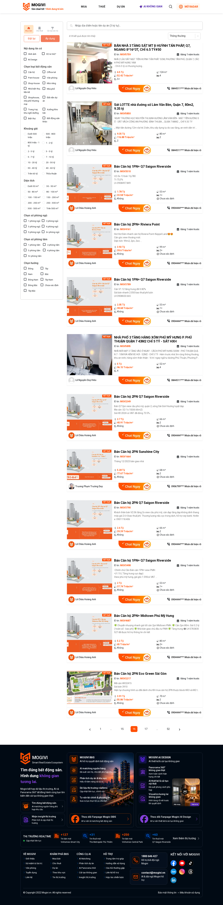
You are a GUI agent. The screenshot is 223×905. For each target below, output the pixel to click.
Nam (30, 274)
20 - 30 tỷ (50, 162)
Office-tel (51, 72)
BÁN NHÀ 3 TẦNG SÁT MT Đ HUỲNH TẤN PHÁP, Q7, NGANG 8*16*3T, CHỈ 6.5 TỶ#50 (152, 48)
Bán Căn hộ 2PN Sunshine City (136, 452)
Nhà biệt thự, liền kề (32, 90)
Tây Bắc (31, 290)
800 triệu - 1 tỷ (34, 144)
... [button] (111, 729)
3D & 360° (51, 54)
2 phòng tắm (53, 245)
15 (122, 729)
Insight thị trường (87, 877)
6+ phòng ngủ (52, 232)
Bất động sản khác (51, 120)
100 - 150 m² (34, 197)
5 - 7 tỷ (31, 157)
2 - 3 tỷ (31, 151)
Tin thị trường (58, 877)
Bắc (46, 274)
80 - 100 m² (52, 191)
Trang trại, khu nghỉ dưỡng (31, 111)
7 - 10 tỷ (50, 157)
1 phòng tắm (34, 245)
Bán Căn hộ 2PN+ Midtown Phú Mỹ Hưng (144, 616)
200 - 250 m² (34, 202)
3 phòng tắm (34, 250)
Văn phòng (52, 77)
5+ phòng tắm (34, 256)
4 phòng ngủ (52, 226)
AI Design (32, 59)
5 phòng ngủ (34, 232)
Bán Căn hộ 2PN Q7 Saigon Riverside (141, 397)
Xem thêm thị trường (184, 838)
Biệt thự (32, 118)
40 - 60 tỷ (50, 168)
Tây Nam (49, 279)
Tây (46, 268)
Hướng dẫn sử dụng (115, 863)
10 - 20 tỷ (32, 162)
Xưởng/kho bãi (50, 111)
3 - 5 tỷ (49, 151)
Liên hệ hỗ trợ (112, 872)
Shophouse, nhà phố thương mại (32, 100)
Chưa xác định (51, 285)
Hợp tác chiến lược (115, 877)
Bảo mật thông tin (167, 892)
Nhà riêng (51, 83)
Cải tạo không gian (88, 872)
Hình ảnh (32, 54)
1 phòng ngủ (34, 221)
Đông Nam (33, 279)
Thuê (101, 6)
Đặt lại (31, 38)
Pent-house (33, 77)
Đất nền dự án (50, 99)
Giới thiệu (30, 858)
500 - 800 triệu (50, 135)
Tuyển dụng (31, 872)
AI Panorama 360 (87, 868)
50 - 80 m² (33, 191)
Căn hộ (31, 72)
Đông (30, 268)
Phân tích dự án (86, 863)
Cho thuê (56, 863)
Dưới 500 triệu (32, 135)
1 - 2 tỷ (49, 142)
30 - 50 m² (51, 186)
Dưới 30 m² (33, 186)
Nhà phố (51, 88)
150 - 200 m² (52, 197)
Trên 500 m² (52, 208)
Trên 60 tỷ (33, 173)
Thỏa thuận (51, 173)
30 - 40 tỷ (32, 168)
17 (145, 729)
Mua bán (56, 858)
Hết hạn (106, 45)
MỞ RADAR (191, 6)
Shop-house (34, 83)
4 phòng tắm (53, 250)
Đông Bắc (32, 285)
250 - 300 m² (52, 202)
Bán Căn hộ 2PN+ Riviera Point (137, 224)
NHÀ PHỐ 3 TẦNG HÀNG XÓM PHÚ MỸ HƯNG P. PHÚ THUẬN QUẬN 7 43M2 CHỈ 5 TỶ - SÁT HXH (153, 339)
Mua (84, 6)
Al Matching (84, 858)
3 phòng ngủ (34, 226)
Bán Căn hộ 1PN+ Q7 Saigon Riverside (142, 166)
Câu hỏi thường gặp (115, 868)
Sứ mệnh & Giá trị (34, 863)
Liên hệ (29, 877)
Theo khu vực (58, 872)
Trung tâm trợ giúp (115, 858)
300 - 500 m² (34, 208)
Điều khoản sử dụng (190, 892)
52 (168, 729)
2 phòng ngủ (52, 221)
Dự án (121, 6)
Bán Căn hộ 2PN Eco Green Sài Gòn (140, 674)
